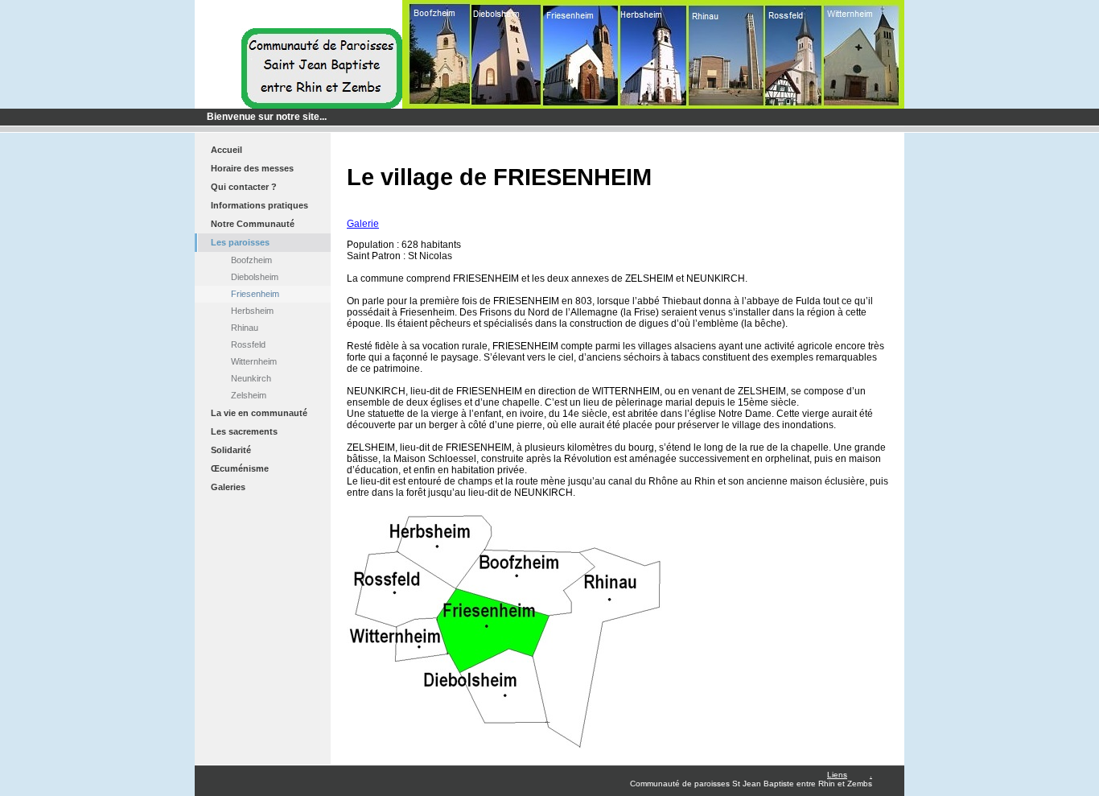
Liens (837, 774)
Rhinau (244, 327)
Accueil (226, 150)
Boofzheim (251, 260)
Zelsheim (248, 395)
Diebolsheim (254, 277)
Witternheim (254, 361)
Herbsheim (252, 311)
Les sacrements (244, 431)
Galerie (363, 223)
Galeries (228, 487)
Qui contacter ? (244, 187)
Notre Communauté (252, 224)
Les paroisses (240, 242)
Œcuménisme (240, 468)
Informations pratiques (259, 205)
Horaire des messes (252, 168)
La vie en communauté (259, 413)
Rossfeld (248, 344)
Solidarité (231, 450)
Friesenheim (255, 294)
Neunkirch (251, 378)
